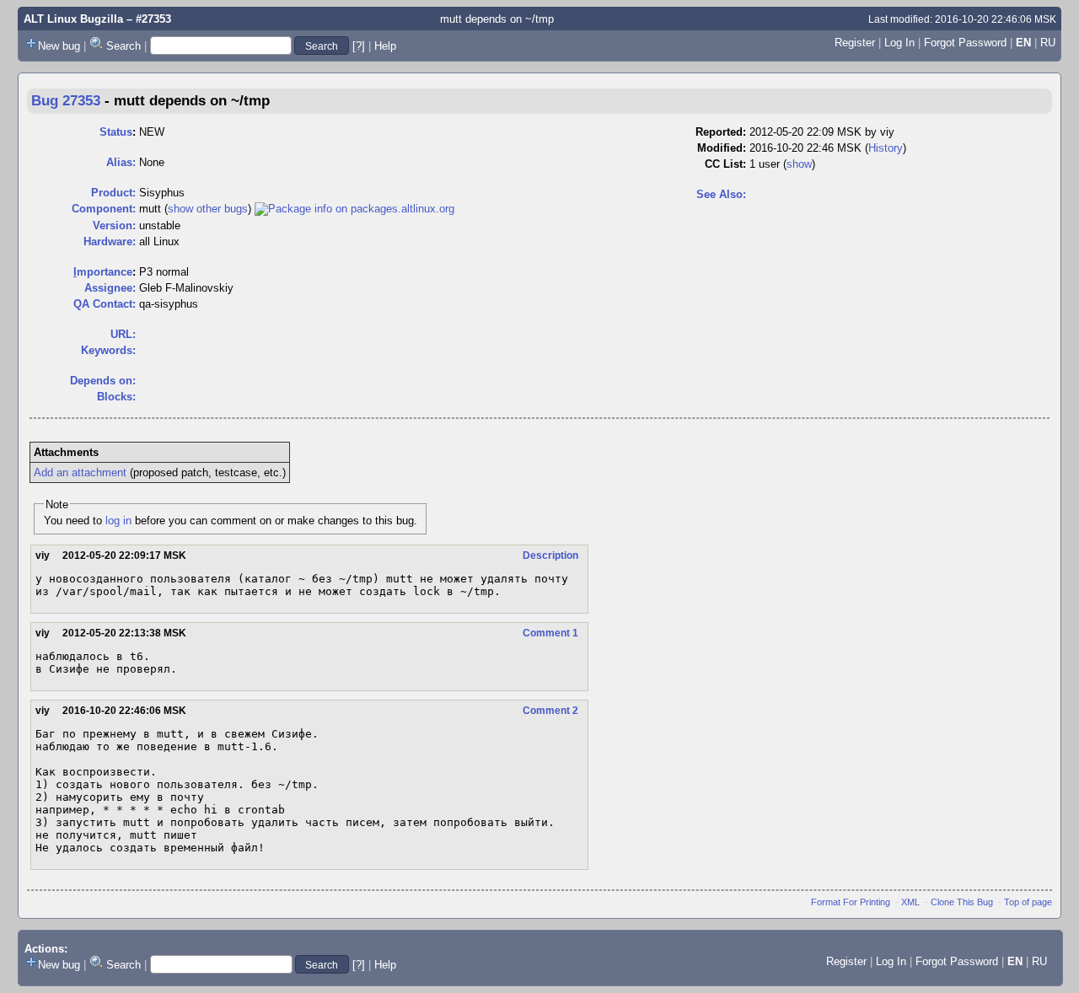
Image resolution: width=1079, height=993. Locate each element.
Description (550, 555)
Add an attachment (80, 472)
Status (115, 132)
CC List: (725, 164)
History (885, 148)
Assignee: (110, 288)
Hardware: (109, 241)
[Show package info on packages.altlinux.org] (354, 208)
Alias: (121, 162)
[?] (358, 46)
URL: (123, 334)
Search (123, 46)
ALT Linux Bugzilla (73, 19)
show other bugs (208, 208)
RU (1047, 42)
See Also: (721, 194)
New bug (59, 46)
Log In (899, 42)
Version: (114, 225)
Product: (113, 192)
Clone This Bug (962, 902)
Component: (104, 208)
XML (910, 902)
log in (118, 520)
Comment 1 (550, 633)
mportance (102, 272)
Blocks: (116, 396)
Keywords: (108, 350)
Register (855, 42)
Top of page (1028, 902)
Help (385, 46)
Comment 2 (550, 711)
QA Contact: (104, 304)
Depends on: (103, 380)
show (799, 164)
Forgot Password (965, 42)
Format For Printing (850, 902)
